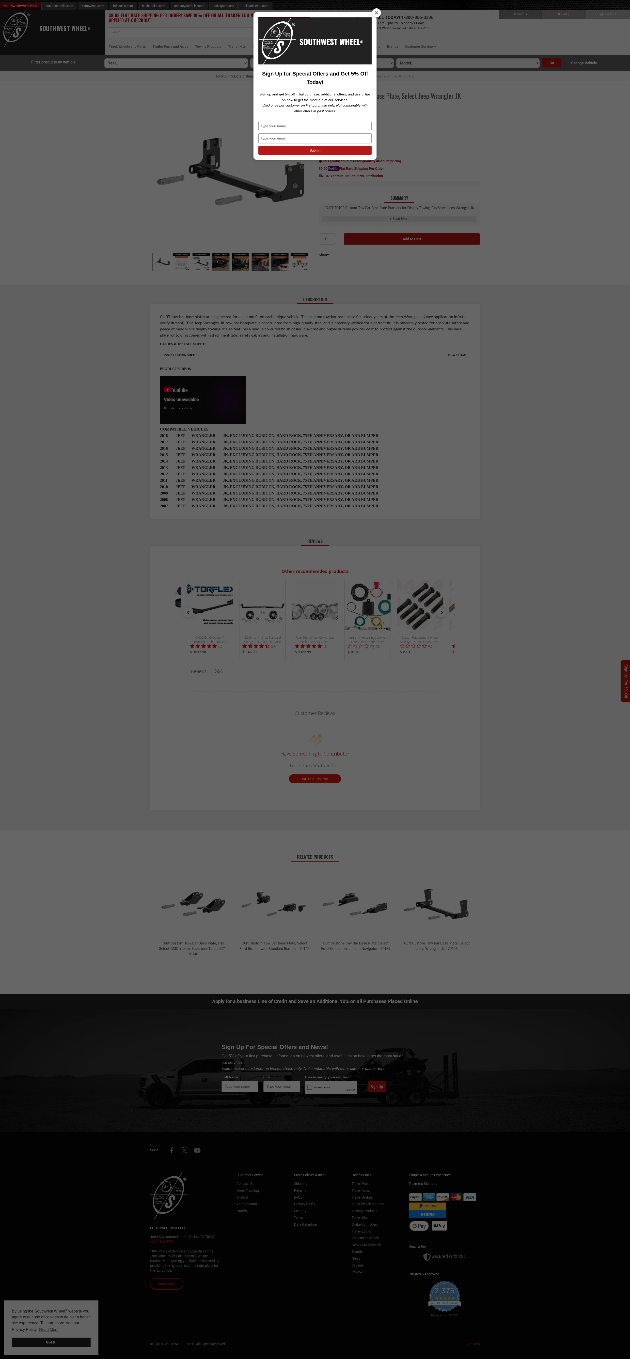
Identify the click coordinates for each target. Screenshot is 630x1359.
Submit (315, 150)
